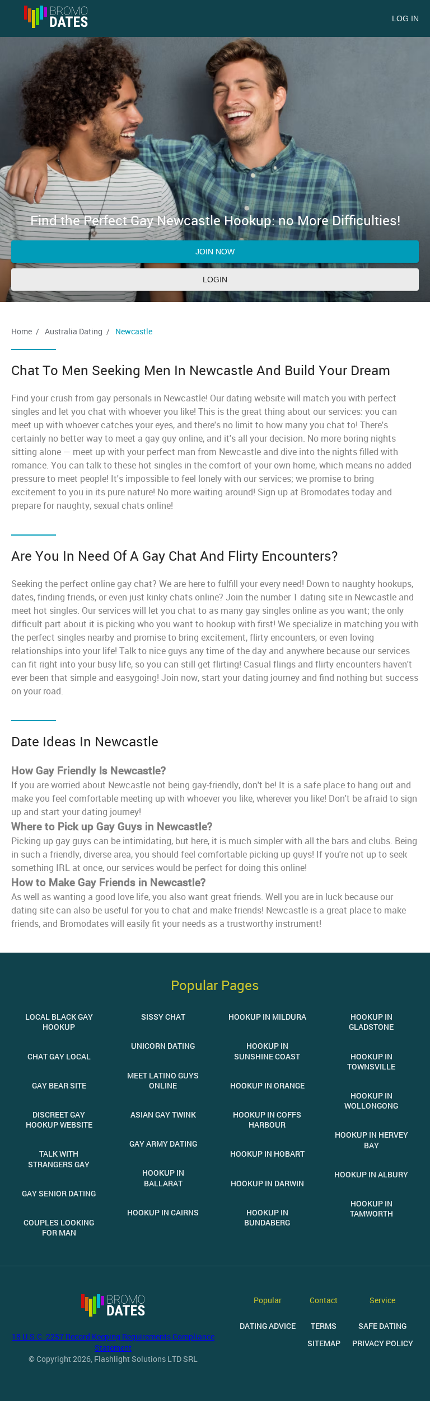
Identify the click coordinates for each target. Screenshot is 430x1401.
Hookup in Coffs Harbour (267, 1119)
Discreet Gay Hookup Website (59, 1119)
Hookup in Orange (267, 1085)
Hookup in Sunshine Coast (267, 1050)
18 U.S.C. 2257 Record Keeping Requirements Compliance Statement (113, 1342)
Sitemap (323, 1343)
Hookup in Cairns (163, 1212)
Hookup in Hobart (267, 1153)
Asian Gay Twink (163, 1114)
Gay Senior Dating (59, 1193)
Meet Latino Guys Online (163, 1080)
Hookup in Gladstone (371, 1021)
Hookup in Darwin (267, 1183)
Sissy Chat (163, 1016)
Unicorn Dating (163, 1045)
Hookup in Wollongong (371, 1100)
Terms (323, 1325)
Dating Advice (268, 1325)
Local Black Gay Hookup (59, 1021)
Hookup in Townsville (371, 1061)
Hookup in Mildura (267, 1016)
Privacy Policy (382, 1343)
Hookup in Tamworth (371, 1208)
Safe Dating (382, 1325)
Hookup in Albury (371, 1174)
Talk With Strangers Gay (59, 1158)
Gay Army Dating (163, 1143)
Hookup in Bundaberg (267, 1217)
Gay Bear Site (59, 1085)
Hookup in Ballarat (163, 1177)
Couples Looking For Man (59, 1227)
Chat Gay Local (59, 1056)
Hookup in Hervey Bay (371, 1139)
